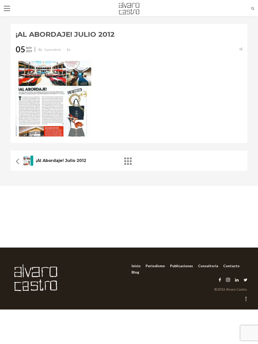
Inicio (136, 266)
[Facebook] (219, 279)
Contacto (231, 266)
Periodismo (155, 266)
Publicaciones (181, 266)
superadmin (52, 49)
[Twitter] (244, 279)
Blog (135, 272)
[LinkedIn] (237, 279)
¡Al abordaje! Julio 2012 (61, 160)
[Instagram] (228, 279)
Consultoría (208, 266)
